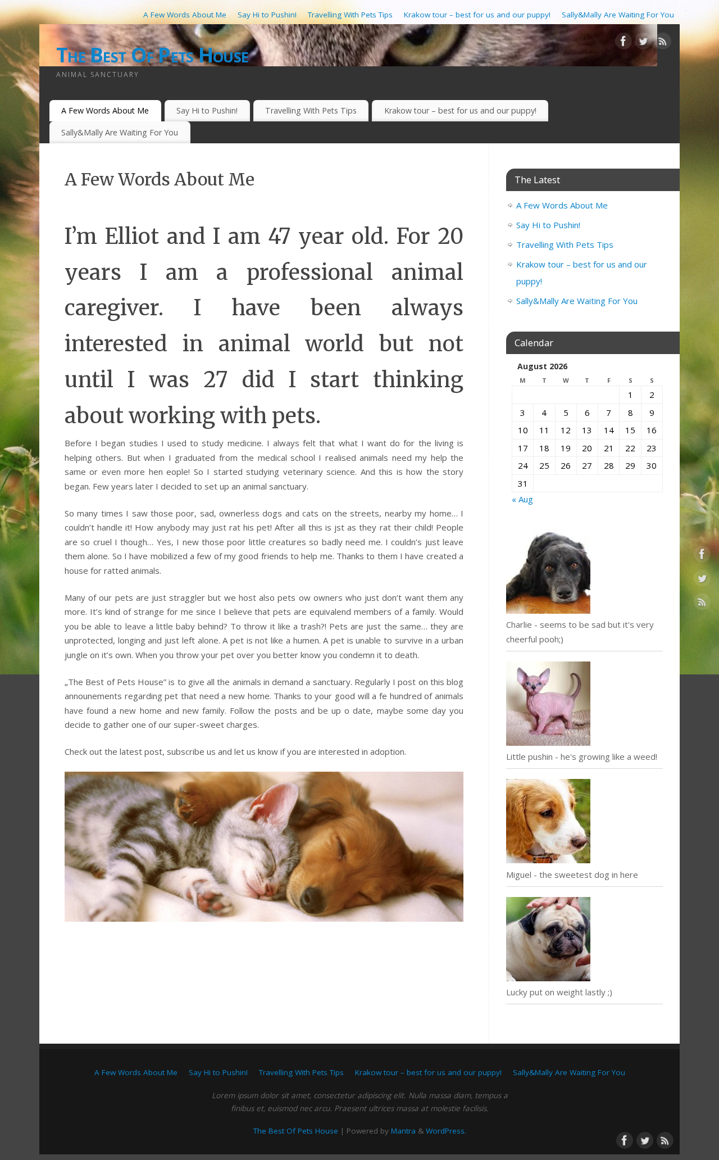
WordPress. (446, 1131)
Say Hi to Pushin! (267, 15)
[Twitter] (643, 43)
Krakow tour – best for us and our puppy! (477, 15)
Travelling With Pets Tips (350, 15)
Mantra (403, 1131)
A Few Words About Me (184, 15)
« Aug (522, 499)
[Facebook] (623, 43)
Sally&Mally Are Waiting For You (618, 15)
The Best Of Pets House (152, 55)
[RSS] (662, 43)
